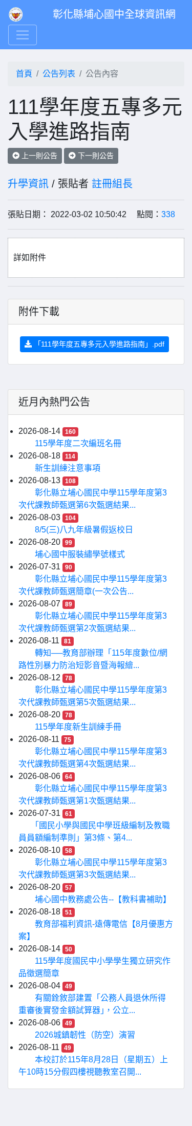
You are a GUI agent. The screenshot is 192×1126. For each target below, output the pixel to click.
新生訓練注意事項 (67, 468)
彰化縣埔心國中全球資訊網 (114, 14)
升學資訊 (28, 183)
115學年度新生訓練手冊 (78, 726)
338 (168, 214)
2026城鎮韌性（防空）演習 (85, 1034)
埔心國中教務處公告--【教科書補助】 (103, 899)
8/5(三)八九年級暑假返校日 (84, 529)
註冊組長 (112, 183)
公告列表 (58, 73)
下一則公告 (95, 155)
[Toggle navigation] (22, 35)
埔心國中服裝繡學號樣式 (80, 554)
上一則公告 (38, 155)
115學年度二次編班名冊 (78, 443)
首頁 (24, 73)
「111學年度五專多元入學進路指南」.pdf (98, 344)
